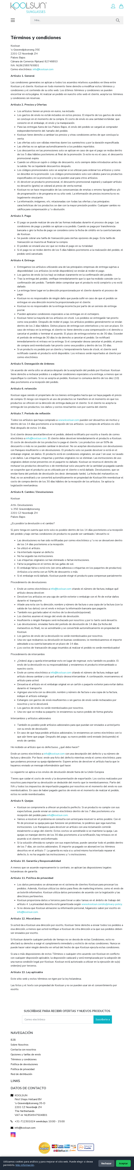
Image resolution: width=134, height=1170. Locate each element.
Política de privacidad (22, 1069)
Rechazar (106, 1163)
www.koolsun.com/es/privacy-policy (102, 904)
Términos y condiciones (24, 1059)
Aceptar (123, 1163)
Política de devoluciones (24, 1064)
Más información (25, 1165)
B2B (13, 1039)
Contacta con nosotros (23, 1049)
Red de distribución (21, 1074)
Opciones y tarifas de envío (26, 1054)
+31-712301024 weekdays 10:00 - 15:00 (40, 1121)
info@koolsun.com (43, 69)
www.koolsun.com (68, 420)
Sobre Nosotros (19, 1044)
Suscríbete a (103, 1019)
